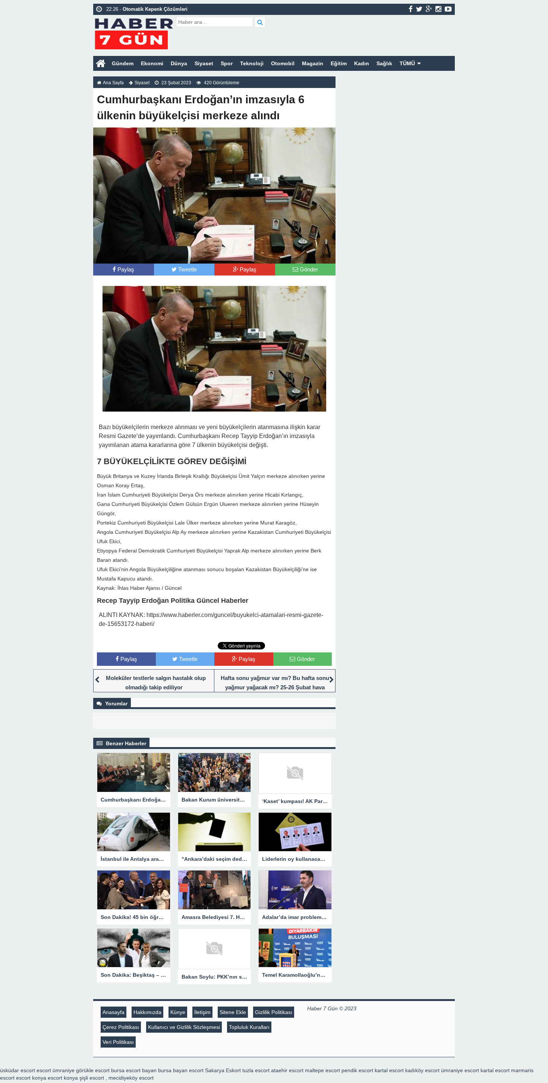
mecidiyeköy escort (131, 1078)
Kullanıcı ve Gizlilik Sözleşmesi (184, 1027)
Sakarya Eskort (223, 1070)
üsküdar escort (17, 1070)
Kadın (361, 63)
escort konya (31, 1078)
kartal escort (389, 1070)
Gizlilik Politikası (273, 1012)
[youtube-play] (448, 9)
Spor (227, 63)
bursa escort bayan (134, 1070)
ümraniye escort (460, 1070)
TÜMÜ (407, 63)
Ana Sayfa (113, 82)
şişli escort (91, 1078)
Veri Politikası (118, 1042)
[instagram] (438, 9)
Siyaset (204, 63)
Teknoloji (252, 63)
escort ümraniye (56, 1070)
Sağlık (384, 63)
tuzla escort (256, 1070)
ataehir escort (287, 1070)
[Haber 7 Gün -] (133, 32)
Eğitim (339, 63)
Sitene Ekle (233, 1012)
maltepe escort (322, 1070)
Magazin (312, 63)
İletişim (202, 1012)
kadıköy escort (422, 1070)
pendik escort (357, 1070)
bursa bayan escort (181, 1070)
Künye (177, 1012)
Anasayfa (114, 1012)
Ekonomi (152, 63)
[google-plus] (429, 9)
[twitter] (419, 9)
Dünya (179, 63)
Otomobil (283, 63)
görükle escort (93, 1070)
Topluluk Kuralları (249, 1027)
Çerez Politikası (121, 1027)
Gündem (122, 63)
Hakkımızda (147, 1012)
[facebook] (411, 9)
